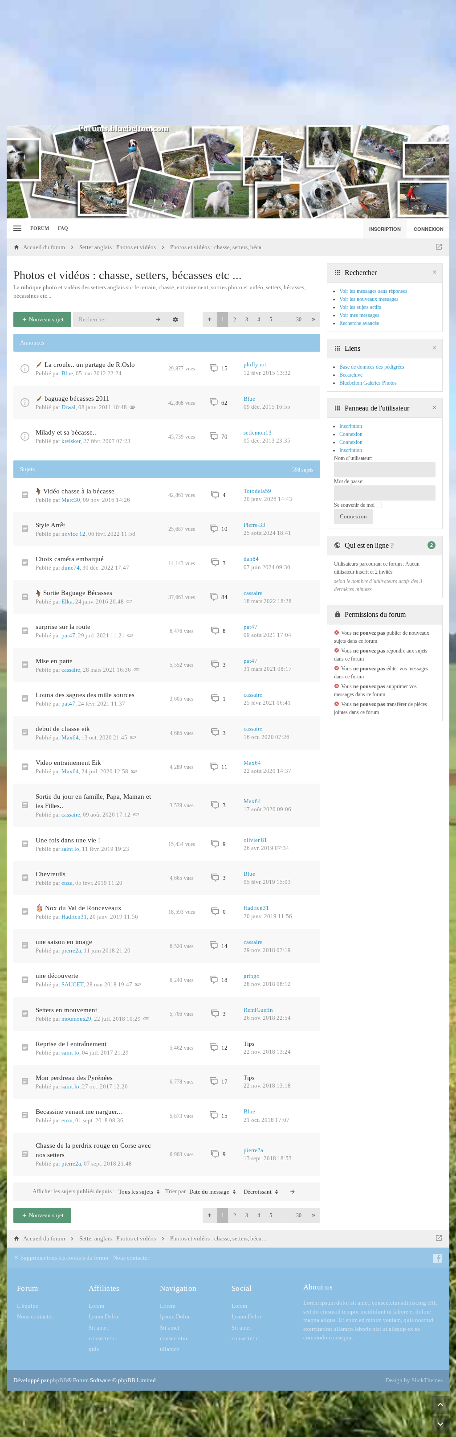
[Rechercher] (158, 319)
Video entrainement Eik (68, 762)
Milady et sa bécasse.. (66, 432)
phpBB (58, 1380)
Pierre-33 (254, 524)
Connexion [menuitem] (429, 229)
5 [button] (270, 319)
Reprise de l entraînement (71, 1043)
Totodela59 (257, 491)
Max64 (70, 737)
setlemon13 (258, 432)
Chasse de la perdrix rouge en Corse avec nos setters (93, 1150)
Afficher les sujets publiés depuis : (93, 1191)
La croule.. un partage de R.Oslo (90, 364)
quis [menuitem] (94, 1349)
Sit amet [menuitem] (98, 1327)
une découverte (57, 975)
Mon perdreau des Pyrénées (74, 1077)
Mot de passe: (348, 481)
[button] (209, 319)
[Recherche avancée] (175, 319)
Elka (67, 601)
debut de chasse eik (63, 728)
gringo (252, 976)
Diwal (68, 407)
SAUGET (72, 984)
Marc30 (70, 500)
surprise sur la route (63, 626)
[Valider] (292, 1191)
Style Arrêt (50, 525)
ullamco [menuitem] (169, 1349)
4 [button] (258, 319)
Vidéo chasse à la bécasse (78, 491)
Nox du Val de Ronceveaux (83, 907)
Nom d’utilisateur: (353, 458)
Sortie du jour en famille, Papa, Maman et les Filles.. (93, 801)
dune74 (70, 567)
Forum (39, 228)
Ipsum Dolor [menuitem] (103, 1316)
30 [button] (298, 319)
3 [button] (246, 319)
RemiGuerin (258, 1009)
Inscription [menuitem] (385, 229)
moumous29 (76, 1018)
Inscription (350, 450)
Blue (67, 373)
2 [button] (234, 319)
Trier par (197, 1191)
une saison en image (64, 941)
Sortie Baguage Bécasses (77, 592)
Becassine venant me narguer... (79, 1111)
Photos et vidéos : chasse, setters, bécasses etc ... (127, 275)
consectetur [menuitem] (102, 1338)
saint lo (70, 849)
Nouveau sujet (46, 319)
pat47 (68, 635)
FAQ (63, 228)
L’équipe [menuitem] (27, 1305)
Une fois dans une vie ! (68, 840)
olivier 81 (255, 840)
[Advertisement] (228, 62)
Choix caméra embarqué (70, 558)
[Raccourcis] (16, 228)
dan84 (251, 558)
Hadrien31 (74, 916)
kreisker (71, 441)
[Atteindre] (438, 247)
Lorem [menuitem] (96, 1305)
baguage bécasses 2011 (77, 398)
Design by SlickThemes (414, 1380)
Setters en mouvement (66, 1010)
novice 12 (73, 533)
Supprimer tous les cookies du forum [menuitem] (63, 1257)
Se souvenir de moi (355, 505)
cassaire (253, 593)
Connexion (350, 442)
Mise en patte (54, 661)
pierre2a (71, 950)
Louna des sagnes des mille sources (85, 694)
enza (67, 882)
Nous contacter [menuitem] (131, 1257)
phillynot (255, 364)
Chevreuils (50, 874)
